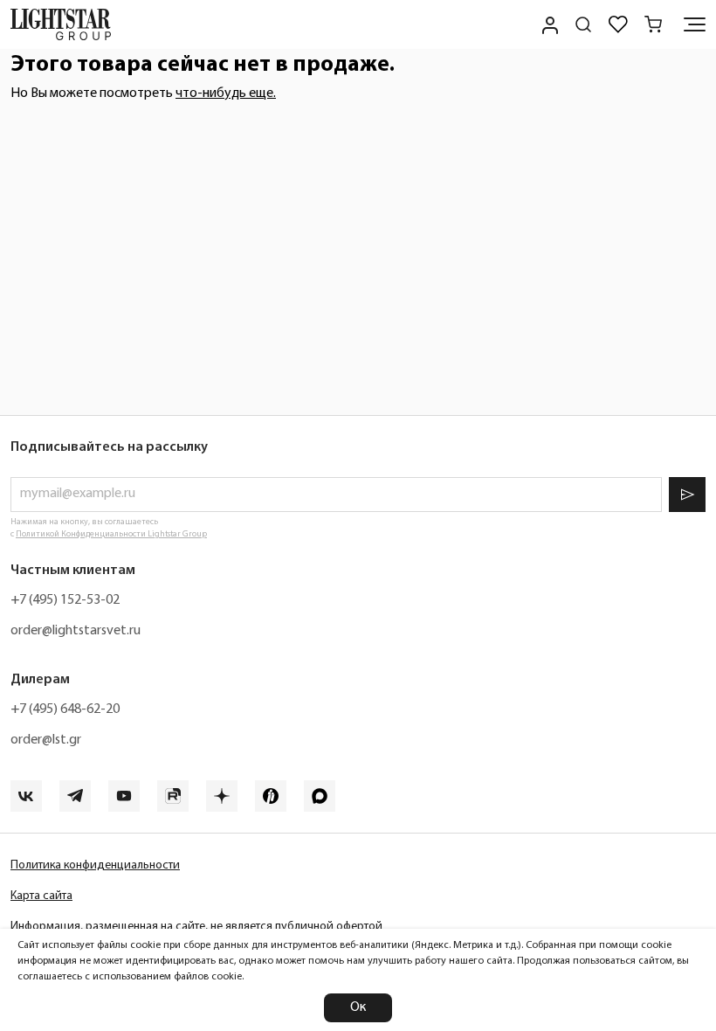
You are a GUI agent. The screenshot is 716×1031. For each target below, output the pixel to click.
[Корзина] (653, 24)
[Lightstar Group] (60, 24)
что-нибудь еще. (226, 93)
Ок (358, 1007)
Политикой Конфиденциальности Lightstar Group (111, 534)
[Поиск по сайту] (583, 24)
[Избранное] (618, 24)
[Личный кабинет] (548, 24)
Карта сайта (41, 896)
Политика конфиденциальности (95, 865)
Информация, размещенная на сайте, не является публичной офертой (196, 926)
